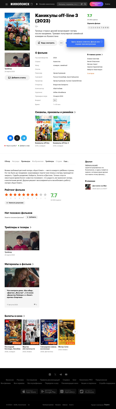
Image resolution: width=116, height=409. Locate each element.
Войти (107, 4)
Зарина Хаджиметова (94, 66)
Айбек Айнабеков (59, 92)
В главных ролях (94, 55)
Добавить (32, 217)
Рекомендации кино (70, 383)
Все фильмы (6, 383)
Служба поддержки (107, 383)
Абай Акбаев (57, 88)
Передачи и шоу (51, 383)
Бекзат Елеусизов (93, 61)
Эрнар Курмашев (59, 73)
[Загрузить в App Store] (29, 391)
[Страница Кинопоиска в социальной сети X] (55, 374)
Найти (85, 4)
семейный (63, 65)
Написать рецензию (16, 202)
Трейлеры (49, 161)
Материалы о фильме (18, 264)
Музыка (58, 404)
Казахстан (56, 61)
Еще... (66, 161)
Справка (66, 379)
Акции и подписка (88, 383)
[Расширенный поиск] (81, 4)
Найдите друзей (91, 165)
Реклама (20, 379)
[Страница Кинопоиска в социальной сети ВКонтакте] (49, 374)
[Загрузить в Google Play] (48, 391)
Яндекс (107, 405)
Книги (71, 404)
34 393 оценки (92, 19)
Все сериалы (19, 383)
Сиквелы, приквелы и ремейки (54, 112)
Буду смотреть (47, 43)
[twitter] (17, 138)
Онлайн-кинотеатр (47, 4)
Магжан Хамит (92, 64)
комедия (56, 65)
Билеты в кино (13, 316)
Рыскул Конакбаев (59, 77)
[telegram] (24, 138)
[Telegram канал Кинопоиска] (60, 374)
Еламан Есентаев (93, 58)
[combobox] (68, 4)
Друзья (88, 161)
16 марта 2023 (58, 96)
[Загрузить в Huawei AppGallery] (67, 391)
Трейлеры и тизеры (17, 227)
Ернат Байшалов (73, 77)
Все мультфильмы (35, 383)
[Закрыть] (101, 41)
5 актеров (90, 73)
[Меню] (6, 4)
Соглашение (32, 379)
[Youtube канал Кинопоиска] (66, 374)
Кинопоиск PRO (86, 379)
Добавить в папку (19, 78)
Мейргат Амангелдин (94, 69)
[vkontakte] (10, 138)
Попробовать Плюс (96, 4)
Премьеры (25, 161)
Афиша (64, 404)
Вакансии (10, 379)
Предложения (101, 379)
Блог (74, 379)
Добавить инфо (25, 145)
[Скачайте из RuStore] (86, 391)
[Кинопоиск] (20, 4)
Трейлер (8, 69)
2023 (55, 57)
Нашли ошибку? (11, 145)
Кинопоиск (22, 404)
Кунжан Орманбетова (74, 80)
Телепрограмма (47, 404)
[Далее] (75, 331)
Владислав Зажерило (60, 84)
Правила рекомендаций (50, 379)
